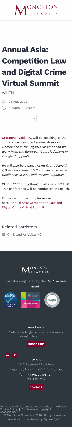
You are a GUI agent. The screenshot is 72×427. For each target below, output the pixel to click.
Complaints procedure (37, 406)
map (59, 369)
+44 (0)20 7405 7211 (39, 374)
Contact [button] (36, 387)
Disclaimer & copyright (36, 409)
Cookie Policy (8, 409)
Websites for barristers (23, 419)
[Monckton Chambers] (36, 10)
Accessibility (8, 411)
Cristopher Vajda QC (17, 138)
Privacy (61, 406)
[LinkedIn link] (7, 355)
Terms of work (9, 406)
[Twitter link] (14, 355)
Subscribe (36, 344)
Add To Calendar (19, 118)
